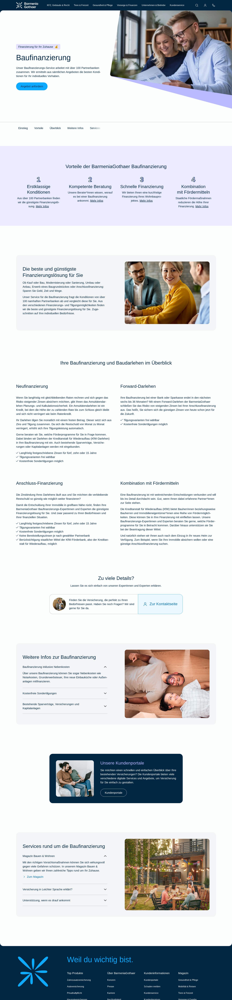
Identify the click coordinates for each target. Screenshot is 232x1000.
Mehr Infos (42, 206)
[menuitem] (196, 5)
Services (95, 128)
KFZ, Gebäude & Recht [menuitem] (58, 5)
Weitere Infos (75, 128)
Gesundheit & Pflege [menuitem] (103, 5)
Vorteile (38, 128)
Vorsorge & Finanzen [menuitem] (127, 5)
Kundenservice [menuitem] (177, 5)
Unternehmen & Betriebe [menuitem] (154, 5)
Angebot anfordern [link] (32, 86)
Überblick (55, 128)
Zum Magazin (35, 876)
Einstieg (23, 128)
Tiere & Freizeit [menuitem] (81, 5)
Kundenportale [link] (113, 792)
